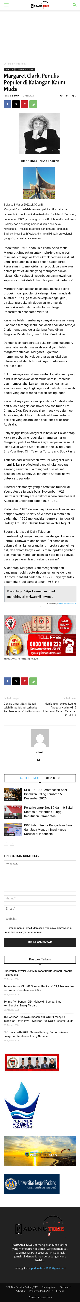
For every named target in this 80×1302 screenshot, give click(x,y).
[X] (16, 104)
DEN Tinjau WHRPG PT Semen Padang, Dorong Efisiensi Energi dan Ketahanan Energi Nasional (36, 1034)
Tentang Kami (49, 1287)
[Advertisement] (40, 35)
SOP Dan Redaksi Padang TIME (22, 1287)
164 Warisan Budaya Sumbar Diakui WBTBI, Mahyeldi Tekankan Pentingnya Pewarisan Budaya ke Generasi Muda (38, 1019)
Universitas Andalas (25, 69)
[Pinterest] (24, 104)
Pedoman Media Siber (41, 1291)
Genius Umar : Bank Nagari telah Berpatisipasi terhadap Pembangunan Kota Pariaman (22, 707)
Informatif (21, 63)
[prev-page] (6, 843)
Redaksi (60, 1291)
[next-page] (12, 843)
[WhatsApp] (33, 104)
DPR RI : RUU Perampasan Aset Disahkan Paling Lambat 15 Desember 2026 (45, 794)
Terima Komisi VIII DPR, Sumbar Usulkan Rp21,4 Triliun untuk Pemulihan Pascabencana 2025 (39, 988)
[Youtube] (40, 760)
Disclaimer (65, 1287)
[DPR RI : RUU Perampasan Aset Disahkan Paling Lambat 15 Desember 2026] (13, 794)
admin (15, 95)
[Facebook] (7, 104)
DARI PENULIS (52, 778)
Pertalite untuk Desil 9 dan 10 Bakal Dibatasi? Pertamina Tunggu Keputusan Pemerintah (48, 812)
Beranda (8, 63)
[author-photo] (40, 747)
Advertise (21, 1291)
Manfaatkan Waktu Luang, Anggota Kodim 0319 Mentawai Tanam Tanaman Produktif (59, 709)
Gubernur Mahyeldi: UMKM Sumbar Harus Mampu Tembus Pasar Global (38, 972)
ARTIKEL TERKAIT (30, 778)
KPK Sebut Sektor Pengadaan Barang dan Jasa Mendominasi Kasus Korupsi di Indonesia (49, 829)
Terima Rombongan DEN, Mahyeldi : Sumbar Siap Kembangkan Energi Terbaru (32, 1003)
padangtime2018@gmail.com (48, 1268)
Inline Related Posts (67, 604)
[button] (6, 5)
